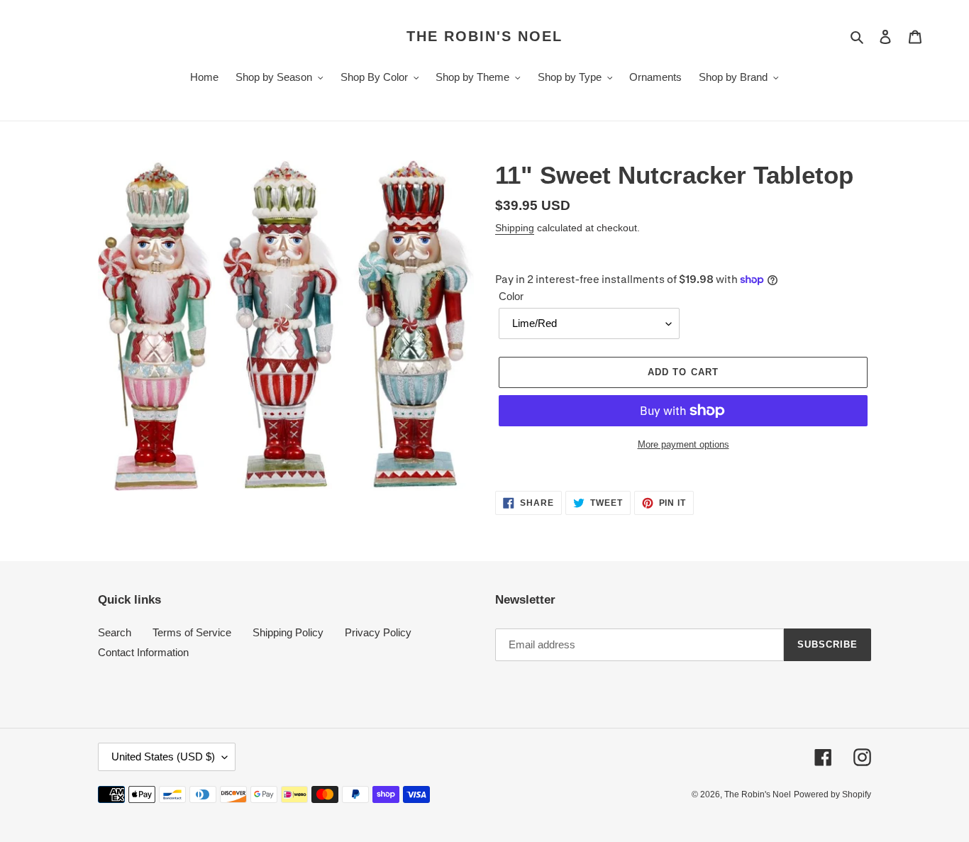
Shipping (514, 227)
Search (114, 632)
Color (511, 296)
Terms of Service (192, 632)
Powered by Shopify (832, 794)
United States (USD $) (163, 756)
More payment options (683, 444)
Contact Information (143, 652)
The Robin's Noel (484, 36)
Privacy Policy (378, 632)
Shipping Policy (288, 632)
